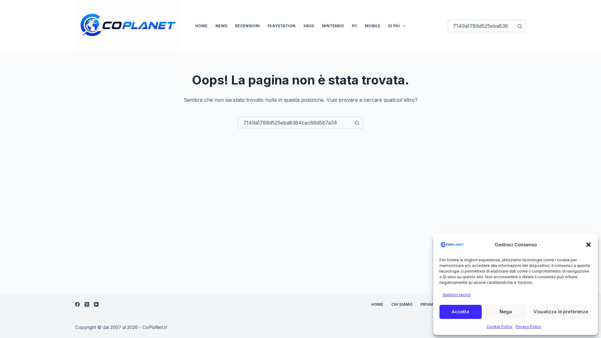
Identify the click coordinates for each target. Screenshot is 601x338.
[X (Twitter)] (87, 304)
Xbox (308, 25)
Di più (394, 25)
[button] (588, 245)
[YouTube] (96, 304)
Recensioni (247, 25)
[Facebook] (77, 304)
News (221, 25)
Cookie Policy (499, 326)
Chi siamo (402, 304)
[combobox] (295, 122)
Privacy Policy (528, 326)
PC (354, 25)
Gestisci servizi (457, 294)
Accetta (460, 312)
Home (201, 25)
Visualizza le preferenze (560, 312)
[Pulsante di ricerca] (519, 26)
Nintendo (333, 25)
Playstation (281, 25)
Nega (506, 312)
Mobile (372, 25)
